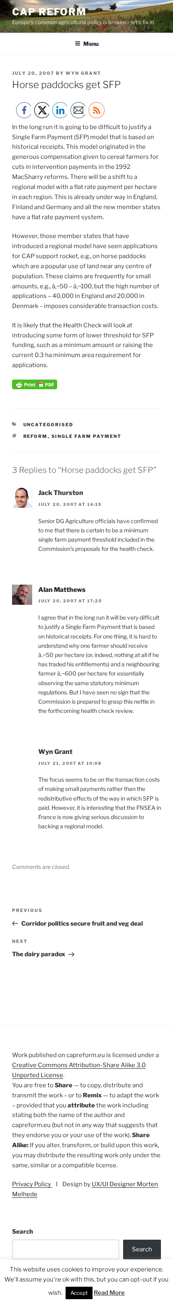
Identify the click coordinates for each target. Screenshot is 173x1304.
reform (35, 436)
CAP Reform (49, 12)
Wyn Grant (83, 73)
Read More (109, 1292)
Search (22, 1231)
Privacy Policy (32, 1184)
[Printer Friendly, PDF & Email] (34, 387)
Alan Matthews (62, 589)
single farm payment (86, 436)
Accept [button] (79, 1293)
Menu (91, 43)
